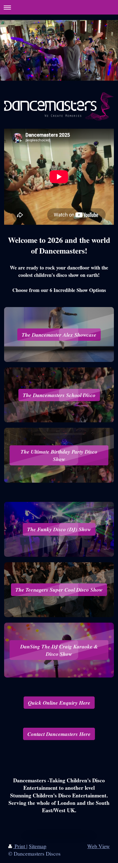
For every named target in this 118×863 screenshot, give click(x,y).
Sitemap (37, 846)
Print (19, 846)
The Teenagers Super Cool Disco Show (59, 589)
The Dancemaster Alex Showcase (59, 334)
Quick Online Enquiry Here (59, 702)
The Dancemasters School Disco (59, 395)
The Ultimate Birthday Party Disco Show (59, 455)
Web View (98, 846)
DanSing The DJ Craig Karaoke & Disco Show (59, 650)
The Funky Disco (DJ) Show (59, 529)
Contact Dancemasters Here (59, 734)
